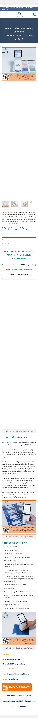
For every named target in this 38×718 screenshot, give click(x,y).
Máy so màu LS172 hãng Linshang (13, 664)
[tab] (19, 239)
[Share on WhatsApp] (3, 228)
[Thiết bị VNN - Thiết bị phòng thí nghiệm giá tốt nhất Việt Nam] (19, 14)
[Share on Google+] (21, 228)
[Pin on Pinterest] (18, 228)
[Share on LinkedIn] (25, 228)
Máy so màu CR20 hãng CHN (12, 659)
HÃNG (19, 35)
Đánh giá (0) (5, 243)
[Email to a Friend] (14, 228)
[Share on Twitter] (10, 228)
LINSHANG (29, 35)
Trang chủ (10, 35)
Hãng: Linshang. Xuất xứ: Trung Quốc (19, 269)
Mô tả (3, 239)
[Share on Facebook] (7, 228)
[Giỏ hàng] (34, 14)
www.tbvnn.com (14, 679)
